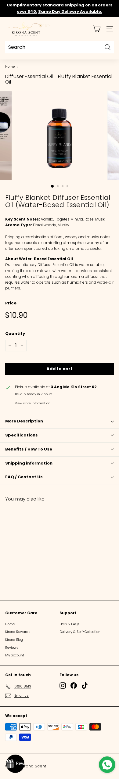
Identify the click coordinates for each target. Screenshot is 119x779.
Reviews (12, 647)
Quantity (15, 333)
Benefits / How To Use (28, 449)
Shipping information (28, 463)
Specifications (21, 435)
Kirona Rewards (18, 631)
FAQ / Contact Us (24, 477)
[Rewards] (15, 764)
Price (10, 303)
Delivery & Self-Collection (80, 631)
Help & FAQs (70, 624)
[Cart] (96, 29)
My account (14, 655)
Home (10, 66)
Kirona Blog (14, 639)
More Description (24, 421)
